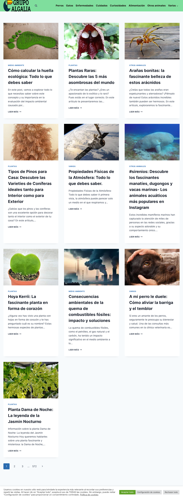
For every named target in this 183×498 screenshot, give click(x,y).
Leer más (14, 112)
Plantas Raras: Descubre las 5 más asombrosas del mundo (91, 76)
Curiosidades (118, 5)
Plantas (73, 65)
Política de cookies (89, 494)
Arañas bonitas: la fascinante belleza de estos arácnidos (150, 76)
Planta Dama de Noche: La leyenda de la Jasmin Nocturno (30, 415)
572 (34, 466)
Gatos (69, 5)
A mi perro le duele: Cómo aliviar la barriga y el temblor (151, 302)
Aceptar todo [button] (127, 492)
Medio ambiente (16, 65)
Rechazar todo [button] (171, 492)
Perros (60, 5)
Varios (72, 166)
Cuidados (102, 5)
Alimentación (137, 5)
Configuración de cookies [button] (148, 492)
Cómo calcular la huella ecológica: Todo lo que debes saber (30, 76)
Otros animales (156, 5)
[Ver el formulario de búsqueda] (36, 5)
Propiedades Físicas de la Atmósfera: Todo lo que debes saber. (91, 177)
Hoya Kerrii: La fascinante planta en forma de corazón (28, 302)
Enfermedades (84, 5)
